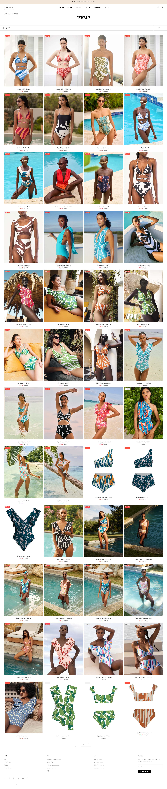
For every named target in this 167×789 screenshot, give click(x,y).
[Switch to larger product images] (3, 28)
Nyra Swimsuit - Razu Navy (103, 206)
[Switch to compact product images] (9, 28)
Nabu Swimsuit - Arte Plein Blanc (103, 677)
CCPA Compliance (99, 765)
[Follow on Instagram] (14, 778)
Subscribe (144, 771)
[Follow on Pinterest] (18, 778)
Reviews (6, 765)
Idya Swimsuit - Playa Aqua (24, 442)
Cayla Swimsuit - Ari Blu (63, 500)
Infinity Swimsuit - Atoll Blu (143, 442)
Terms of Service (98, 762)
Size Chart (7, 759)
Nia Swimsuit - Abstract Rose (23, 324)
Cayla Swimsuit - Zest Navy (24, 206)
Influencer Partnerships (53, 765)
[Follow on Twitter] (9, 778)
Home (5, 13)
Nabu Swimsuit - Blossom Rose (64, 618)
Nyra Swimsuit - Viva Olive (103, 148)
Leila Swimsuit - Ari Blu (23, 500)
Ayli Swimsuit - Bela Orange (103, 383)
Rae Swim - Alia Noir (143, 206)
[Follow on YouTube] (23, 778)
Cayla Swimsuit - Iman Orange (143, 732)
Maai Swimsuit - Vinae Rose (63, 89)
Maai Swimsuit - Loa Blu (23, 89)
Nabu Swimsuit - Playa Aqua (143, 383)
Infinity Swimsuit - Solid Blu (64, 265)
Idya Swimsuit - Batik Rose (24, 677)
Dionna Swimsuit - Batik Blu (143, 497)
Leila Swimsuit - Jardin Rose (103, 618)
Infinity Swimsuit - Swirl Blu (103, 265)
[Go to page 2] (88, 744)
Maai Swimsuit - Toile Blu (143, 148)
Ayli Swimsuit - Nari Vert (143, 324)
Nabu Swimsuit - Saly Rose (63, 677)
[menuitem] (61, 7)
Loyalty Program (8, 768)
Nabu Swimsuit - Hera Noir (63, 559)
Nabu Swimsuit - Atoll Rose (103, 442)
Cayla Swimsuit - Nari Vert (103, 736)
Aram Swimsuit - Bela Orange (103, 324)
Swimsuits (15, 13)
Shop (10, 13)
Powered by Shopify (16, 784)
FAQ (48, 771)
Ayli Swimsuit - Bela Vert (63, 383)
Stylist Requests (51, 768)
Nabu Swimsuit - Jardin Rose (23, 618)
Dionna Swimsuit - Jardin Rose (103, 559)
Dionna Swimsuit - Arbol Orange (104, 497)
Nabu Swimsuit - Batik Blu (23, 556)
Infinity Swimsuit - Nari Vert (63, 736)
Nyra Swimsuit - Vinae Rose (143, 89)
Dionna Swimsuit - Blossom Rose (143, 559)
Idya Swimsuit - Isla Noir (63, 442)
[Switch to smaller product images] (6, 28)
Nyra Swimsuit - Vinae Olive (103, 89)
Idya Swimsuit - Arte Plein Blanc (143, 677)
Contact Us (50, 762)
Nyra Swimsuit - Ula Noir (63, 148)
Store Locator (8, 762)
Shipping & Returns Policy (54, 759)
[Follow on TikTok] (28, 778)
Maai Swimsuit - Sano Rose (24, 148)
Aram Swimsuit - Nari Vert (23, 383)
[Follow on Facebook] (5, 778)
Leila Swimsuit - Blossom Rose (143, 618)
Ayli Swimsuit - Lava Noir (143, 265)
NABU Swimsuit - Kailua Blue (23, 736)
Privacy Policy (98, 759)
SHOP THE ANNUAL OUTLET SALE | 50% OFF (83, 1)
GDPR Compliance (99, 768)
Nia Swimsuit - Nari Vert (64, 324)
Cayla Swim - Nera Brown (23, 265)
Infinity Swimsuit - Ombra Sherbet (63, 206)
